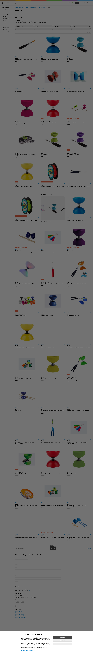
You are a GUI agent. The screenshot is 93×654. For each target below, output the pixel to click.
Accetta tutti (62, 637)
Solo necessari (62, 640)
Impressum (23, 650)
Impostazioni (62, 644)
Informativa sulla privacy (31, 650)
